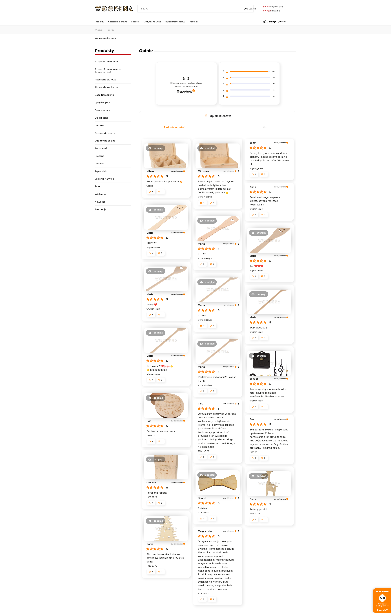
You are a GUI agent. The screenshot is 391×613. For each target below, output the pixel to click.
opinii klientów (186, 83)
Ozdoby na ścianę (105, 140)
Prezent (99, 155)
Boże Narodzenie (104, 94)
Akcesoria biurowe (105, 79)
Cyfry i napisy (102, 102)
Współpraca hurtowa (105, 38)
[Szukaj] (249, 8)
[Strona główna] (114, 8)
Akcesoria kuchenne (106, 87)
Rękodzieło (101, 171)
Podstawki (101, 148)
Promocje (100, 209)
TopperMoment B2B (106, 61)
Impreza (99, 125)
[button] (206, 115)
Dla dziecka (101, 117)
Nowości (100, 201)
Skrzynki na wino (104, 178)
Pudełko (99, 163)
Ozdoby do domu (105, 133)
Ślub (97, 186)
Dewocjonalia (102, 110)
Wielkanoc (101, 194)
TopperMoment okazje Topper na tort (108, 70)
